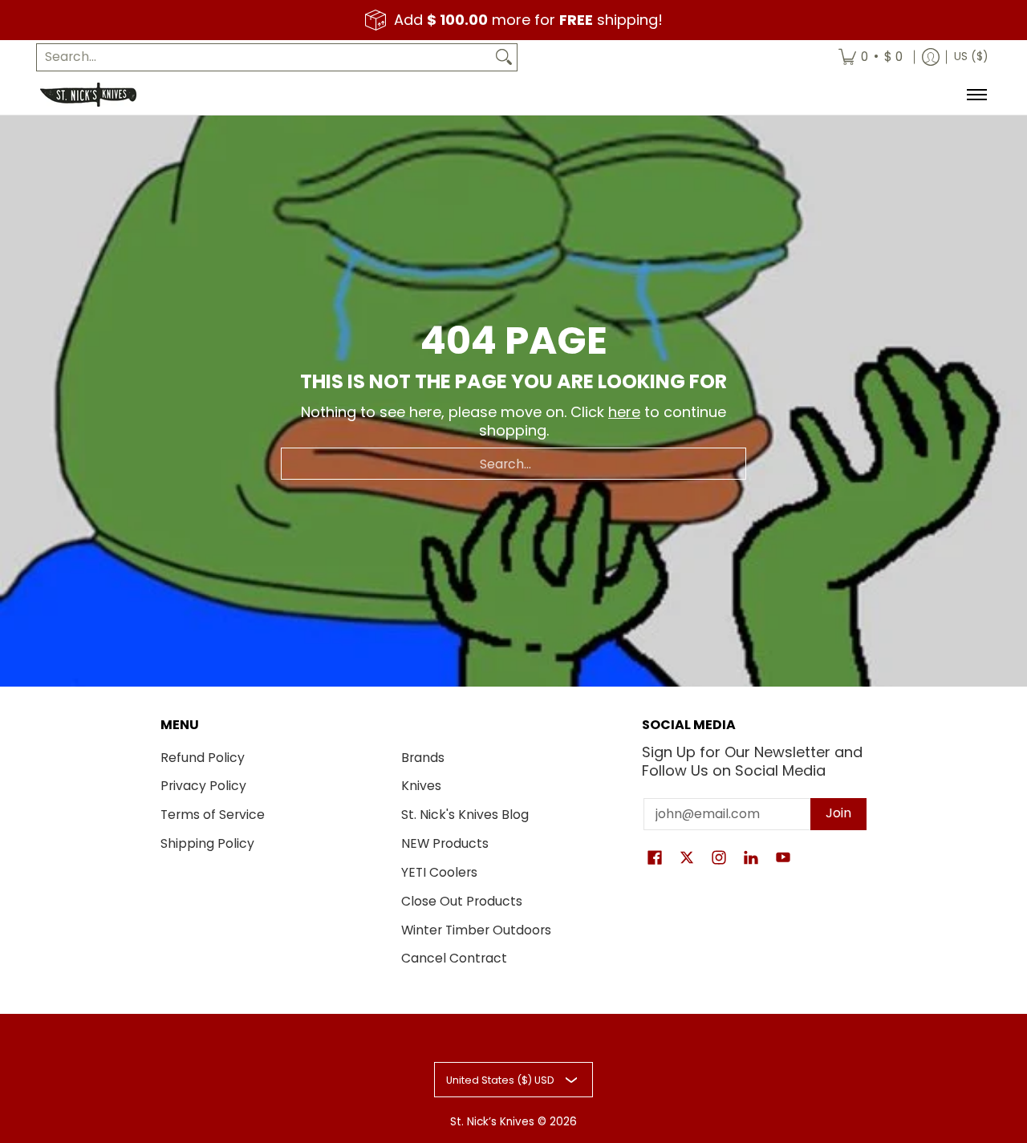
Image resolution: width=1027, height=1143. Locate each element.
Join (838, 813)
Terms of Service (212, 814)
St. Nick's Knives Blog (465, 814)
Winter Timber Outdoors (476, 930)
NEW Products (445, 843)
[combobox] (264, 57)
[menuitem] (870, 57)
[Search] (504, 57)
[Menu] (976, 95)
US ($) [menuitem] (971, 56)
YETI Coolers (439, 872)
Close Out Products (461, 901)
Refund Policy (202, 757)
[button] (654, 859)
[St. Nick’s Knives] (88, 95)
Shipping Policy (207, 843)
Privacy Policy (203, 785)
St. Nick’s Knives (492, 1121)
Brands (422, 757)
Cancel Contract (454, 958)
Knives (421, 785)
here (624, 412)
